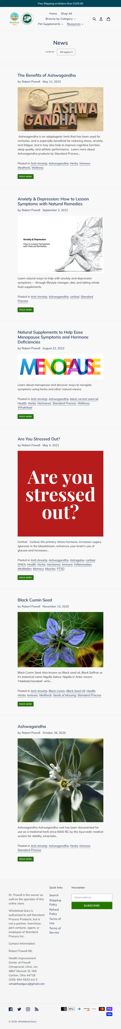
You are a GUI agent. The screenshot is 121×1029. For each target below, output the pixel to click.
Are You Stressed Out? (39, 438)
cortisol (74, 296)
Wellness (37, 167)
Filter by (50, 52)
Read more (25, 176)
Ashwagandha (59, 163)
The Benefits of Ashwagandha (47, 75)
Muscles (50, 568)
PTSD (60, 568)
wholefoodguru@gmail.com (27, 984)
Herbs (74, 163)
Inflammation (83, 564)
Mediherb (24, 167)
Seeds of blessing (64, 695)
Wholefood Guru (27, 1021)
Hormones (44, 403)
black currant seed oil (84, 399)
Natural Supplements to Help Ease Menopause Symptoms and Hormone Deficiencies (53, 337)
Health (22, 403)
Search (54, 895)
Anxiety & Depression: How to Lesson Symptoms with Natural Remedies (53, 201)
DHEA (22, 564)
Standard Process (64, 403)
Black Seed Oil (75, 691)
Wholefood (25, 407)
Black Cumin (57, 691)
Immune (84, 163)
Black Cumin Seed (35, 599)
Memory (38, 568)
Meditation (25, 568)
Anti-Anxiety (39, 163)
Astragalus (77, 560)
